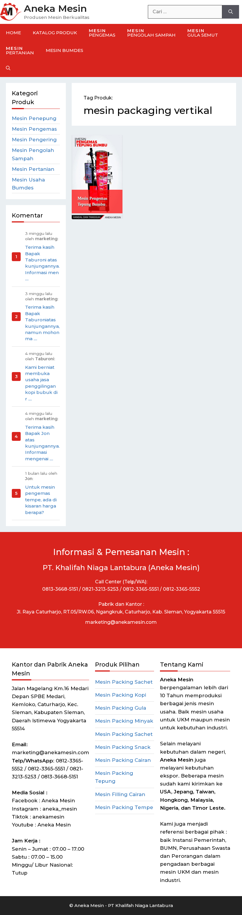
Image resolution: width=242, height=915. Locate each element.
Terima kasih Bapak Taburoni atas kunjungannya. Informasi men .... (42, 262)
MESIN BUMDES (64, 50)
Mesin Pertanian (33, 169)
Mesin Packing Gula (120, 708)
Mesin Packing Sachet (124, 682)
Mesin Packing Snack (123, 747)
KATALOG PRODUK (55, 32)
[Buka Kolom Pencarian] (8, 68)
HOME (13, 32)
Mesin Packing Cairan (123, 760)
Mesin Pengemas (34, 129)
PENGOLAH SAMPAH (151, 33)
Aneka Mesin (55, 8)
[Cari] (230, 12)
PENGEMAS (102, 33)
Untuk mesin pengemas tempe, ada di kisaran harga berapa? (41, 499)
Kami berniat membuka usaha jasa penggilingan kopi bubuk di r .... (41, 383)
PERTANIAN (20, 50)
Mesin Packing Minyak (124, 721)
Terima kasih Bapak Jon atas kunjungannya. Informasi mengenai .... (42, 442)
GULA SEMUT (202, 33)
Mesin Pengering (34, 140)
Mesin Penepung (34, 118)
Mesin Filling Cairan (120, 794)
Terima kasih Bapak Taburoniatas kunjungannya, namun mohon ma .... (42, 322)
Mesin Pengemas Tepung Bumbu (92, 201)
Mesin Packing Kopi (120, 695)
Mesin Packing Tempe (124, 807)
